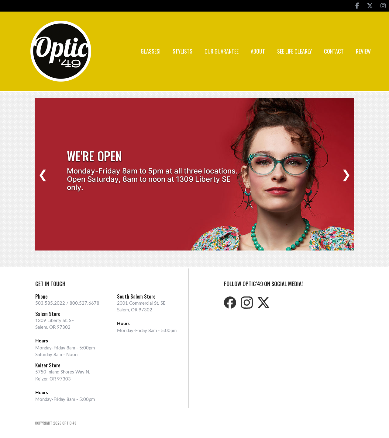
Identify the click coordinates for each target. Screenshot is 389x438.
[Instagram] (383, 5)
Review (363, 51)
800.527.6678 (84, 303)
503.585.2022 (50, 303)
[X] (370, 5)
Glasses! (150, 51)
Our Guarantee (222, 51)
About (258, 51)
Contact (334, 51)
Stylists (182, 51)
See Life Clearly (294, 51)
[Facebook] (357, 5)
